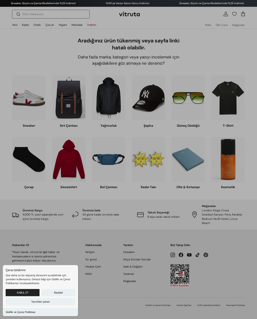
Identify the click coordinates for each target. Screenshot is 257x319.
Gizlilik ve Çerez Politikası (20, 312)
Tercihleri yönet (40, 301)
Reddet (58, 292)
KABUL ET (22, 292)
